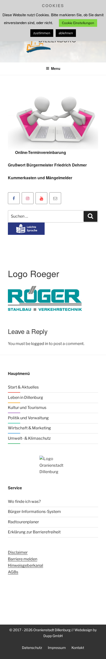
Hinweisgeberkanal (25, 565)
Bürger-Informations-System (34, 511)
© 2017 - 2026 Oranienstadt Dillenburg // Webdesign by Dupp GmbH (53, 633)
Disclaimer (18, 552)
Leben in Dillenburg (25, 397)
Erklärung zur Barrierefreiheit (34, 532)
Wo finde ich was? (24, 501)
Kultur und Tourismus (27, 407)
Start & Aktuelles (23, 387)
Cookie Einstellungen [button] (78, 23)
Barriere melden (22, 559)
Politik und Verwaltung (28, 418)
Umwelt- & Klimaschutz (29, 438)
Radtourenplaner (23, 522)
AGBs (13, 572)
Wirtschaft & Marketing (29, 428)
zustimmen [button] (41, 33)
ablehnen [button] (66, 33)
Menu (55, 68)
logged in (39, 343)
